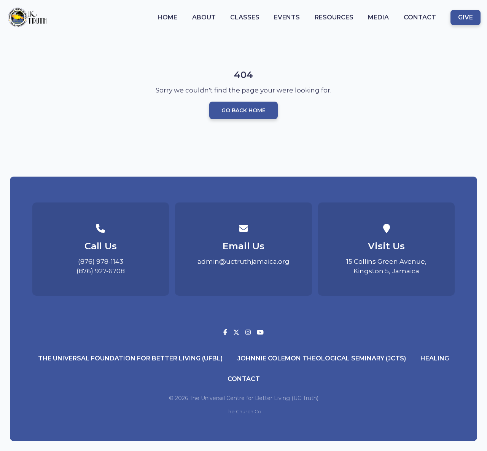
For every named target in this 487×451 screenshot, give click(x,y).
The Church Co (243, 411)
